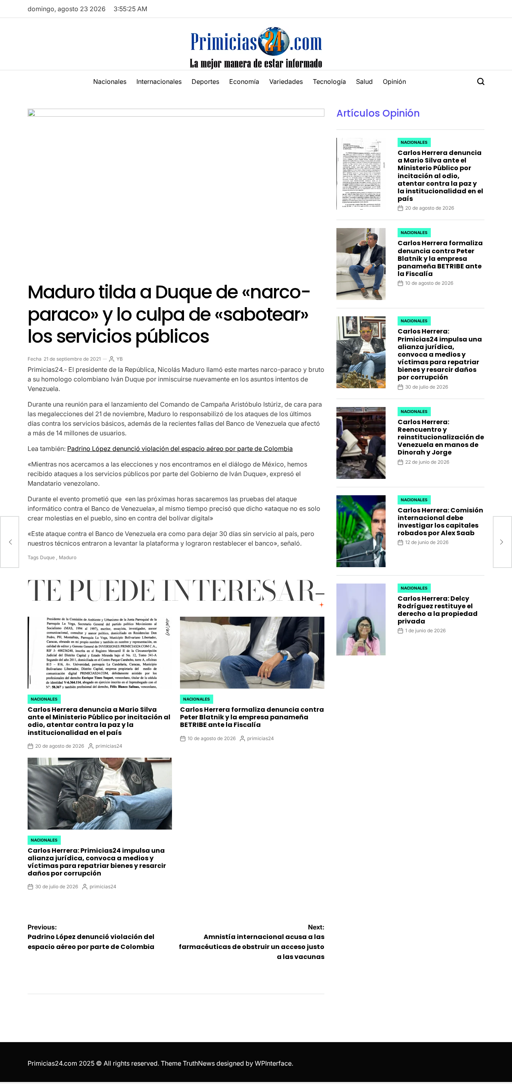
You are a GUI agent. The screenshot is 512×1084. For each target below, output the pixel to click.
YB (119, 359)
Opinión (394, 81)
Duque (47, 557)
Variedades (286, 81)
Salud (364, 81)
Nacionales (109, 81)
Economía (244, 81)
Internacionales (159, 81)
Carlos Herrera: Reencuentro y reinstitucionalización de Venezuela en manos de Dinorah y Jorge (441, 437)
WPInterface (273, 1063)
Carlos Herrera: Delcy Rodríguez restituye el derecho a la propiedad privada (438, 610)
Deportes (205, 81)
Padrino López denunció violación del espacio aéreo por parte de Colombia (180, 449)
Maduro (67, 557)
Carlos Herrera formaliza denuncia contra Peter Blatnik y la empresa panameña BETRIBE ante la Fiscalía (252, 717)
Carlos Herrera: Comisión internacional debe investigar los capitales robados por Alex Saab (440, 522)
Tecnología (329, 81)
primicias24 (109, 746)
